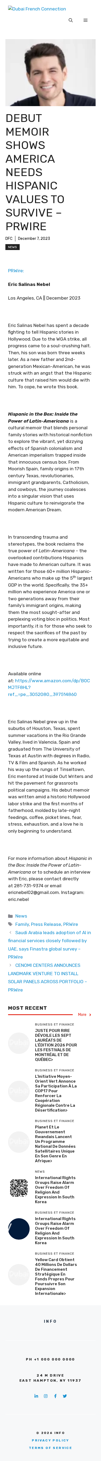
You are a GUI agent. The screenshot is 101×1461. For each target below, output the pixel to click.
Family (22, 924)
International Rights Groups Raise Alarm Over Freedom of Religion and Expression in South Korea (55, 1189)
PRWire (70, 924)
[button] (70, 20)
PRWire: (16, 270)
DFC (8, 238)
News (12, 247)
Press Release (46, 924)
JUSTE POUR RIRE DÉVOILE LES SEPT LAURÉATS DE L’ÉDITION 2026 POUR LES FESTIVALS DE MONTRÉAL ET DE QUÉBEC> (56, 1045)
